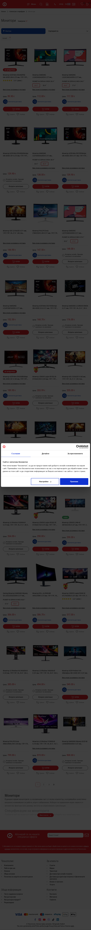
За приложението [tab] (75, 453)
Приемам (74, 482)
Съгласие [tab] (15, 453)
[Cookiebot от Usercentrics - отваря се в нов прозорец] (78, 446)
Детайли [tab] (45, 453)
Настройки (43, 482)
